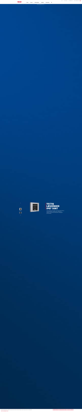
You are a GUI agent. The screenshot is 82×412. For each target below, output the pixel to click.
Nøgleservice (71, 0)
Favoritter (66, 0)
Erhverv (31, 2)
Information (47, 2)
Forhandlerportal (77, 0)
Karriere (62, 0)
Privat (27, 2)
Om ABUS (42, 2)
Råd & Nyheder (37, 2)
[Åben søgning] (51, 3)
